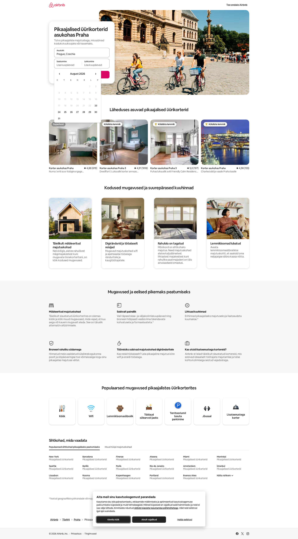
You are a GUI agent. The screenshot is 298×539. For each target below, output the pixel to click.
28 (83, 112)
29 (90, 112)
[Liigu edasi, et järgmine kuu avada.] (96, 74)
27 (77, 112)
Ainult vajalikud (149, 519)
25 (65, 112)
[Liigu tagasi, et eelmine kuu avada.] (60, 74)
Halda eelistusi (184, 519)
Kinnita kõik (113, 519)
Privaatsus (76, 533)
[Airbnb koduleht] (57, 5)
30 (95, 112)
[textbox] (68, 65)
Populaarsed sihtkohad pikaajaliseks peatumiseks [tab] (74, 447)
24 (59, 112)
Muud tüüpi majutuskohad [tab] (118, 447)
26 (71, 112)
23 (96, 105)
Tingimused (90, 533)
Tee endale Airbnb (236, 5)
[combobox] (82, 54)
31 (59, 118)
